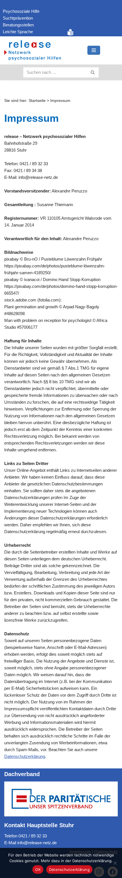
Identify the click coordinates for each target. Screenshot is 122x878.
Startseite (37, 100)
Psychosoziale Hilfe (21, 11)
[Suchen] (93, 72)
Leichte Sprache (18, 31)
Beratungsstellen (18, 24)
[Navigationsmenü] (93, 50)
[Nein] (115, 863)
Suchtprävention (18, 18)
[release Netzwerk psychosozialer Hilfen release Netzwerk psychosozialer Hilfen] (32, 50)
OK (38, 869)
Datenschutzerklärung (24, 756)
